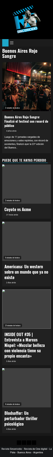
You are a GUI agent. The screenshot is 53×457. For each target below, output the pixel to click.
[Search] (48, 43)
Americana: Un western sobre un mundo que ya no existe (26, 271)
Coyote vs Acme (17, 209)
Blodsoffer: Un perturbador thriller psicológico (21, 418)
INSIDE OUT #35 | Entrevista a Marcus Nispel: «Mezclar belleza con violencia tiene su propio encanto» (24, 345)
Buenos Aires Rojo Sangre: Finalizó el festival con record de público (26, 121)
